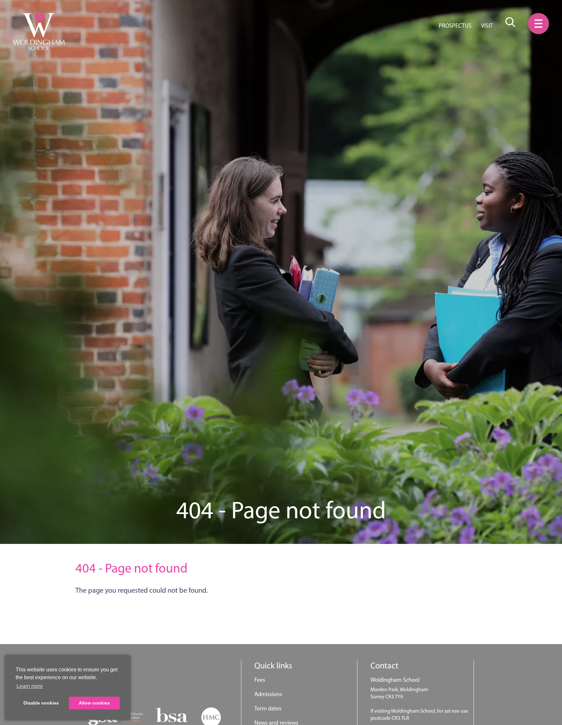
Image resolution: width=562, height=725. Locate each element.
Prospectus (455, 25)
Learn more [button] (30, 686)
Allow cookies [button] (94, 702)
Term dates (267, 708)
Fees (259, 679)
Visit (487, 25)
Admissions (268, 694)
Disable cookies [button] (41, 702)
